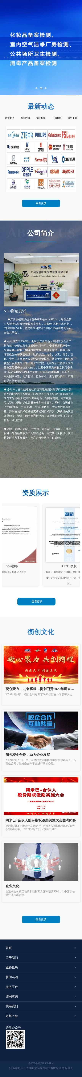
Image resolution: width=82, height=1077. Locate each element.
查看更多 (41, 203)
